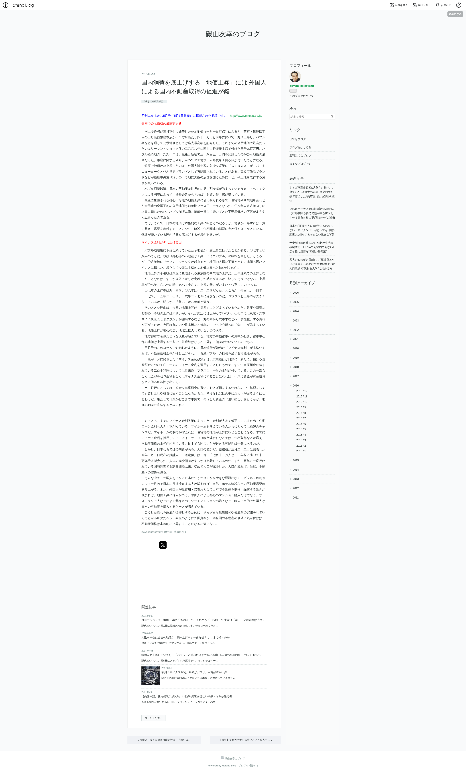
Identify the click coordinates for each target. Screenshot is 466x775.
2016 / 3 (301, 440)
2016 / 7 (301, 418)
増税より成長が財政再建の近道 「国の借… (164, 739)
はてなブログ (297, 139)
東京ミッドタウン (163, 319)
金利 (157, 242)
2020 (296, 348)
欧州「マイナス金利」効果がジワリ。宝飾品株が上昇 (194, 672)
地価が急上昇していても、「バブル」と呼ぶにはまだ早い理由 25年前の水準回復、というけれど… (201, 654)
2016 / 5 (301, 429)
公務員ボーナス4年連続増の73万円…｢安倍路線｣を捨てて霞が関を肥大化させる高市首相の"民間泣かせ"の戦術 (312, 213)
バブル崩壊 (152, 189)
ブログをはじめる (300, 147)
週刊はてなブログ (300, 155)
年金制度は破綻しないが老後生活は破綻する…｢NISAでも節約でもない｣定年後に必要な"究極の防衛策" (311, 247)
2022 (296, 329)
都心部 (177, 256)
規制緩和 (225, 512)
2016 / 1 (301, 451)
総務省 (223, 449)
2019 (296, 357)
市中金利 (212, 421)
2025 (296, 301)
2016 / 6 (301, 423)
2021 (296, 339)
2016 (296, 385)
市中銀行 (219, 359)
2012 (296, 488)
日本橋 (189, 325)
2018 (296, 366)
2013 (296, 478)
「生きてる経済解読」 (154, 101)
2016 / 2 (301, 445)
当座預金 (250, 365)
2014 (296, 469)
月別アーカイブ (302, 283)
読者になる (455, 13)
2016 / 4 (301, 434)
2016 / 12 (301, 391)
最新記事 (296, 178)
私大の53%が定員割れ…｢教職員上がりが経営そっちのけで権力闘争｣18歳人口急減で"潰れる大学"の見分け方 (312, 264)
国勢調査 (160, 466)
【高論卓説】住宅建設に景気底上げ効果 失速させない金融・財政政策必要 (186, 696)
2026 (296, 292)
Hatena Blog (229, 765)
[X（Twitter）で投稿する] (163, 545)
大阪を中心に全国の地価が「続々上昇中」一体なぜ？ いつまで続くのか (185, 637)
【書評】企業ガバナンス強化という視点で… (245, 739)
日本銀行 (206, 348)
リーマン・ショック (165, 148)
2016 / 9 (301, 407)
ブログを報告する (248, 765)
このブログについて (301, 95)
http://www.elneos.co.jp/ (246, 115)
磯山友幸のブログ (233, 34)
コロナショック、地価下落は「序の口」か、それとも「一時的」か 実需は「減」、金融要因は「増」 (203, 619)
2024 (296, 311)
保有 (247, 489)
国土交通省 (152, 131)
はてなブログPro (299, 163)
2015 (296, 460)
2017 (296, 376)
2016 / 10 (301, 401)
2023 (296, 320)
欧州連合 (209, 438)
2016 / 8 (301, 412)
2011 (296, 497)
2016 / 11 (301, 396)
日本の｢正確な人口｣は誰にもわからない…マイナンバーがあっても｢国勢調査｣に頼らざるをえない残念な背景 (312, 230)
